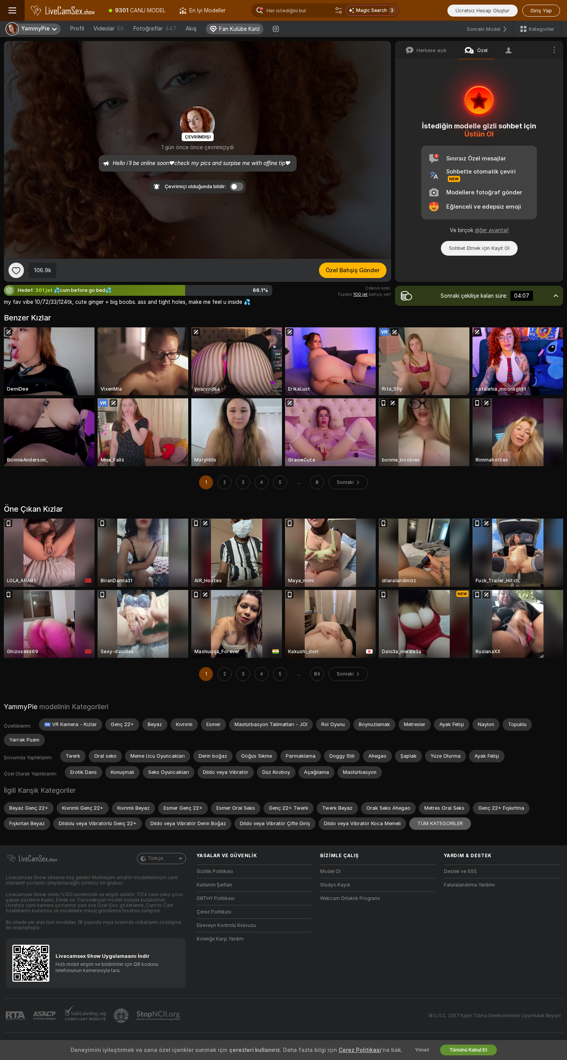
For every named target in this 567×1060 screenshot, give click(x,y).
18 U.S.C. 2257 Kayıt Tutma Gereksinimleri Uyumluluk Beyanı (494, 1015)
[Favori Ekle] (16, 270)
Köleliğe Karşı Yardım (220, 939)
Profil (77, 28)
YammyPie (20, 707)
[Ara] (338, 10)
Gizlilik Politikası (215, 871)
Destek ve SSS (460, 871)
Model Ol (330, 871)
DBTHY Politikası (216, 898)
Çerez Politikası (214, 912)
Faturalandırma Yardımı (469, 885)
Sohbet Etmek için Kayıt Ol (479, 248)
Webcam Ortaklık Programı (350, 898)
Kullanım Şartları (214, 885)
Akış (191, 28)
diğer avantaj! (492, 230)
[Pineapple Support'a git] (122, 1015)
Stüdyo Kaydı (335, 885)
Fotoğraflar (154, 28)
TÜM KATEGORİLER (440, 823)
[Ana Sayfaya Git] (63, 10)
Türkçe (155, 858)
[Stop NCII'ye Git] (159, 1015)
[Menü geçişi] (12, 10)
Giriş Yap (541, 10)
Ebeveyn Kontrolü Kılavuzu (226, 925)
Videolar (108, 28)
